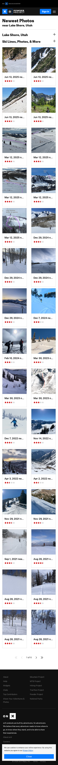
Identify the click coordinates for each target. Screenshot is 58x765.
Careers (6, 741)
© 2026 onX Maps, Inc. (21, 761)
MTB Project (35, 681)
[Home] (14, 11)
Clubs (5, 690)
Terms (35, 761)
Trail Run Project (37, 690)
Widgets (6, 685)
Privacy (43, 761)
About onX (7, 737)
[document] (29, 752)
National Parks (36, 699)
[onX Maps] (9, 718)
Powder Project (36, 694)
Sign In (45, 11)
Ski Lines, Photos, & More (21, 41)
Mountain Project (37, 677)
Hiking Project (36, 685)
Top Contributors (10, 694)
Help (5, 681)
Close (29, 756)
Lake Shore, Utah (15, 34)
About (5, 677)
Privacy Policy (28, 751)
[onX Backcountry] (11, 3)
